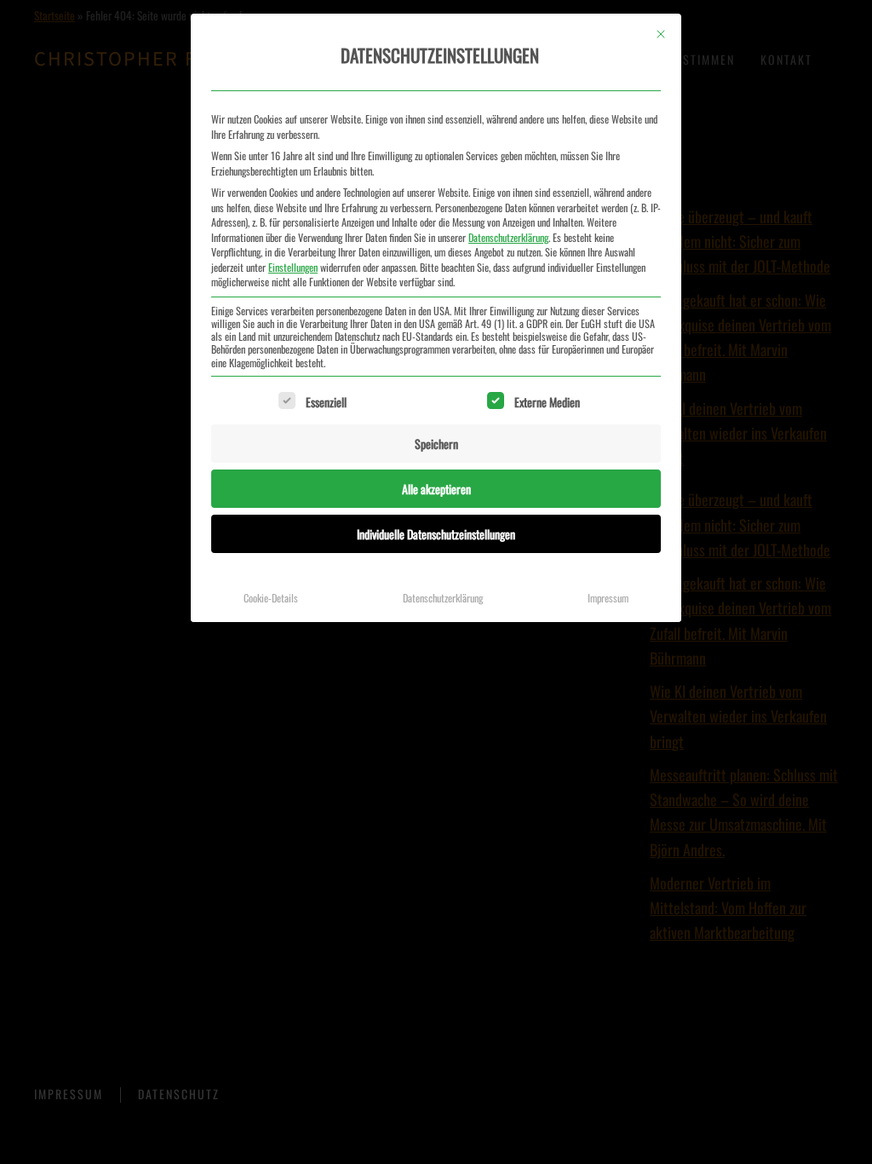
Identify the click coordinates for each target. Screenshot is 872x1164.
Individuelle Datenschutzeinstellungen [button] (436, 534)
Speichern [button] (436, 443)
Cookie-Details (271, 598)
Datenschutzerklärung (508, 237)
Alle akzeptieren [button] (436, 489)
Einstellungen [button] (293, 267)
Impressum (608, 598)
